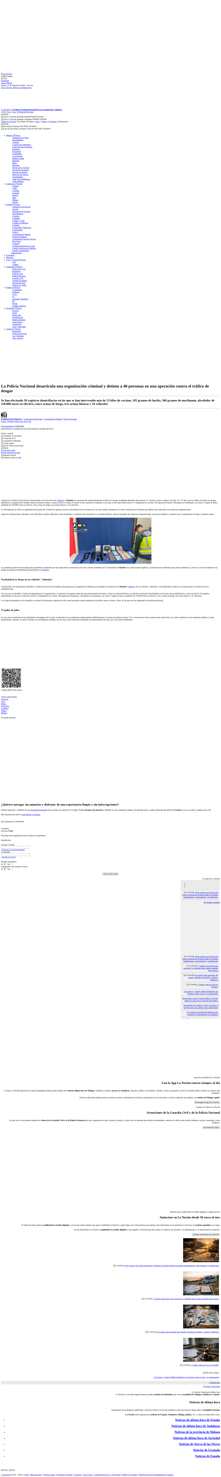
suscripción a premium (31, 814)
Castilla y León (18, 221)
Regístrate (5, 81)
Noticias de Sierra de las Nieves (199, 1444)
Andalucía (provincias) (21, 207)
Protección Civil (18, 269)
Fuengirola (16, 151)
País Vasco (16, 241)
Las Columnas (18, 336)
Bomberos (16, 271)
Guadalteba (16, 154)
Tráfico (4, 711)
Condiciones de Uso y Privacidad (107, 1475)
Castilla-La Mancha (20, 223)
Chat (4, 112)
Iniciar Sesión (6, 83)
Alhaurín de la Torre (20, 138)
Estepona (16, 149)
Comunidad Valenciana (21, 228)
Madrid (4, 713)
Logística (4, 708)
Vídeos (44, 121)
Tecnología (16, 324)
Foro (9, 112)
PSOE (14, 304)
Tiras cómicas (17, 338)
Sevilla (15, 202)
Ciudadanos (17, 290)
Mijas (14, 163)
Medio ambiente (18, 320)
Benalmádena (17, 140)
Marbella (15, 161)
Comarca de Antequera (21, 145)
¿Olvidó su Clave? (8, 857)
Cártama (15, 142)
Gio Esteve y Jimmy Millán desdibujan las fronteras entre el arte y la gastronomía (201, 992)
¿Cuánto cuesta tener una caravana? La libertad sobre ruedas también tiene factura (200, 968)
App (14, 112)
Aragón (15, 209)
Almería (15, 186)
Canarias (15, 216)
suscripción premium (39, 810)
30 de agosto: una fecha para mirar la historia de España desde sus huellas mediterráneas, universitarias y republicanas (200, 894)
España (9, 204)
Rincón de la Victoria (20, 168)
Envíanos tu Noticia (65, 1475)
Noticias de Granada (206, 1450)
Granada (15, 193)
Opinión (9, 329)
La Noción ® (6, 1475)
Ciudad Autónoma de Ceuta (23, 246)
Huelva (15, 195)
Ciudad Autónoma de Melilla (24, 248)
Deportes (9, 257)
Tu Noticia (52, 121)
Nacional (4, 699)
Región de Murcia (19, 237)
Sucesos (15, 310)
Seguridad (10, 267)
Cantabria (16, 218)
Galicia (15, 232)
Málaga (9, 135)
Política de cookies (129, 1475)
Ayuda (26, 1475)
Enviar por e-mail (8, 450)
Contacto (77, 1475)
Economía (10, 255)
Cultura (15, 264)
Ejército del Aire (18, 283)
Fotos (37, 121)
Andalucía (10, 184)
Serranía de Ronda (19, 172)
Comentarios (18, 426)
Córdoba (15, 191)
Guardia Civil (17, 278)
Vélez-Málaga (18, 181)
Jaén (14, 198)
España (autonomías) (20, 251)
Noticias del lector (19, 334)
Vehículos (5, 706)
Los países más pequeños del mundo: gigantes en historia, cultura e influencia (203, 977)
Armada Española (19, 281)
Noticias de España (207, 1456)
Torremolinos (17, 177)
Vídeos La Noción (8, 121)
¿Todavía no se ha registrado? (13, 850)
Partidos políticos (19, 306)
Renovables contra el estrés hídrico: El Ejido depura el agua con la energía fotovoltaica (200, 999)
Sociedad (10, 308)
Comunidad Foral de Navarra (24, 239)
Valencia (60, 500)
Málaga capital (18, 158)
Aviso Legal (87, 1475)
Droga (3, 704)
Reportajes (16, 331)
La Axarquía (17, 156)
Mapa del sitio (35, 1475)
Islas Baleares (17, 214)
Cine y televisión (19, 327)
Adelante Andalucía (20, 299)
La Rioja (15, 244)
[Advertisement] (77, 19)
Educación (16, 315)
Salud (14, 313)
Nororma (16, 165)
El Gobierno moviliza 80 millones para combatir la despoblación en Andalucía (202, 1013)
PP (13, 301)
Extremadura (17, 230)
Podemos (16, 292)
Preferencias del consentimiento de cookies (156, 1475)
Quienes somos (49, 1475)
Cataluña (15, 225)
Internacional (16, 253)
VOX (14, 294)
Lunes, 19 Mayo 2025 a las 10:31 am (16, 421)
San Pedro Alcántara (25, 121)
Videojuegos (17, 322)
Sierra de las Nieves (20, 175)
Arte (14, 262)
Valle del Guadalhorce (21, 179)
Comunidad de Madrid (21, 234)
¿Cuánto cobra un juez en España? (205, 1365)
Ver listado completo (211, 902)
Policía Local (17, 274)
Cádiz (14, 188)
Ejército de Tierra (19, 285)
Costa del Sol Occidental (22, 147)
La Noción (5, 110)
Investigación (17, 317)
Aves (3, 701)
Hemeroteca (63, 121)
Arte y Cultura (12, 260)
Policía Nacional (19, 276)
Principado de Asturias (21, 211)
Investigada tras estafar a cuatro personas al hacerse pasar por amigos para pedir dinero (200, 1006)
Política (9, 287)
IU (13, 297)
